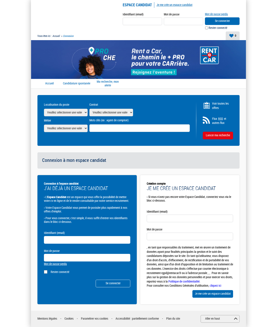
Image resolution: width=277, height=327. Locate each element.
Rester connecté (218, 28)
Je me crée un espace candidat (174, 5)
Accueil (56, 36)
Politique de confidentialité (184, 281)
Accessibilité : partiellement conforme (137, 318)
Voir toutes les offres (220, 106)
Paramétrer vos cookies (94, 318)
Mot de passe (171, 14)
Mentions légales (47, 318)
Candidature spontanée (76, 83)
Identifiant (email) (133, 14)
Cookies (69, 318)
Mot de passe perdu (216, 14)
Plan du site (173, 318)
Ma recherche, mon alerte (108, 83)
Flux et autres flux (219, 121)
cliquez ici (215, 286)
